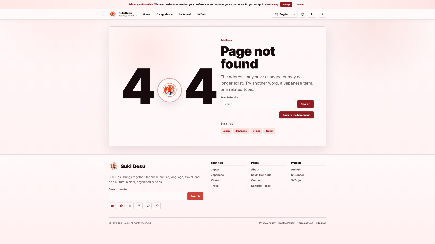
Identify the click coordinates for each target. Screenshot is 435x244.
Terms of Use (305, 222)
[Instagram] (139, 205)
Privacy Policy (267, 222)
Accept (286, 4)
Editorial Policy (261, 185)
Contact (256, 180)
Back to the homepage (296, 115)
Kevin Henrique (261, 175)
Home (146, 14)
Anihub (296, 169)
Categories (163, 14)
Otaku (256, 130)
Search (305, 104)
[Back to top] (322, 14)
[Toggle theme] (302, 14)
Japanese (241, 130)
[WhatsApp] (157, 205)
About (255, 169)
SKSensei (185, 14)
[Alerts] (311, 14)
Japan (226, 130)
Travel (269, 130)
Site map (321, 222)
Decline (300, 4)
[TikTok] (148, 205)
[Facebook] (121, 205)
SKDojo (201, 14)
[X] (130, 205)
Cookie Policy (271, 4)
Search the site (229, 97)
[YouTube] (112, 205)
